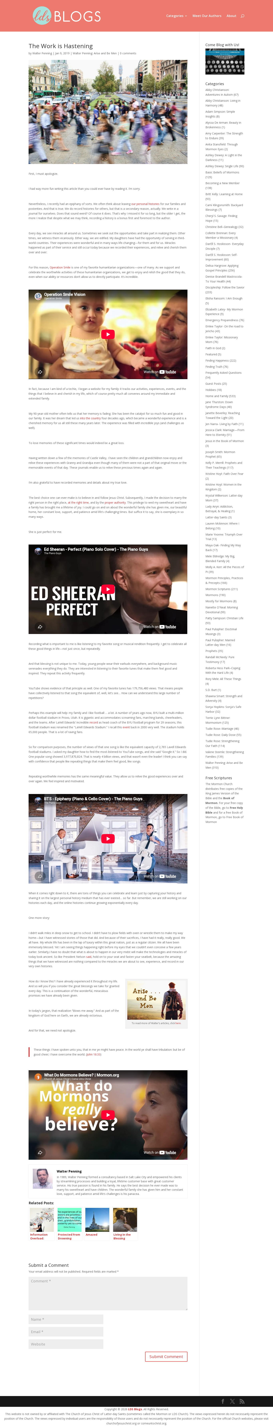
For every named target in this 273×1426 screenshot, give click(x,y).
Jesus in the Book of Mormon (224, 441)
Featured (211, 354)
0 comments (128, 53)
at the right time (78, 502)
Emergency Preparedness (221, 320)
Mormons (211, 595)
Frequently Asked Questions (223, 373)
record (94, 722)
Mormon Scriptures (217, 589)
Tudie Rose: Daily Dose (220, 735)
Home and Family (216, 396)
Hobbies (210, 390)
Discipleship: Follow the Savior (224, 287)
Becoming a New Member (222, 183)
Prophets (211, 651)
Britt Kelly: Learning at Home (224, 194)
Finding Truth (213, 367)
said (88, 957)
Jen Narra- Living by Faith (221, 424)
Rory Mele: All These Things (223, 679)
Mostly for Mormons (218, 601)
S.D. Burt (211, 690)
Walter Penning (42, 53)
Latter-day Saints (216, 517)
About (231, 16)
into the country (90, 418)
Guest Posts (213, 384)
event (126, 727)
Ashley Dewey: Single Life (221, 166)
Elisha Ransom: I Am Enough (223, 298)
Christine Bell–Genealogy (221, 227)
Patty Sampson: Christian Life (224, 618)
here (178, 1023)
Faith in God (213, 348)
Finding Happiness (217, 360)
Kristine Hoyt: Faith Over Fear (224, 474)
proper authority (115, 502)
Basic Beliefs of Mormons (222, 172)
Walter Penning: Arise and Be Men (95, 53)
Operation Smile (60, 267)
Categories (174, 16)
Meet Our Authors (207, 16)
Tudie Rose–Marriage (219, 728)
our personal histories (145, 204)
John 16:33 (93, 1054)
